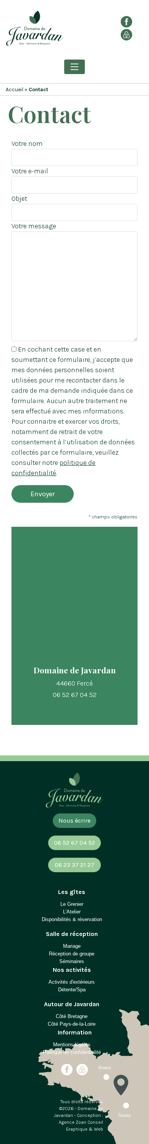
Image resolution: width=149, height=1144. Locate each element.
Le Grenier (71, 904)
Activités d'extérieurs (72, 982)
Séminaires (71, 961)
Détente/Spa (72, 989)
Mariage (72, 946)
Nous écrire (74, 820)
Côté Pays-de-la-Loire (72, 1024)
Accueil (14, 89)
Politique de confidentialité (72, 1052)
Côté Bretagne (71, 1016)
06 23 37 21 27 (74, 864)
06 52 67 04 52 (74, 842)
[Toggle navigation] (74, 67)
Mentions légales (72, 1044)
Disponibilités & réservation (72, 919)
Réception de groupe (71, 954)
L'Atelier (72, 912)
